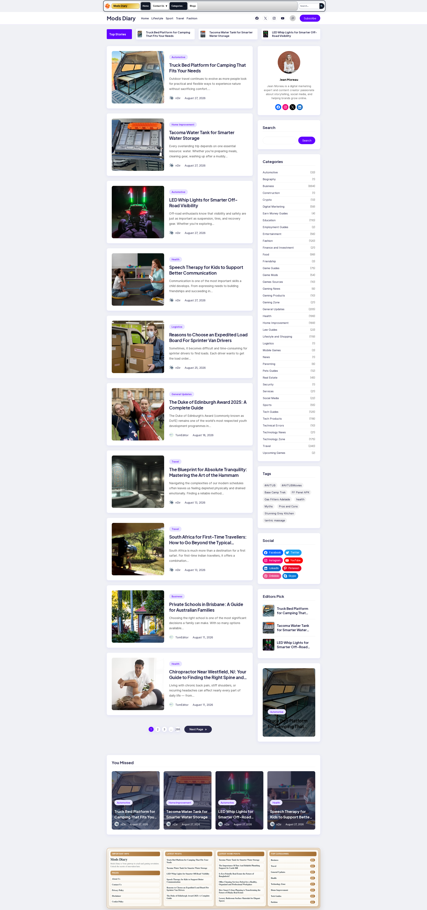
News (266, 357)
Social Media (271, 398)
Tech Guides (270, 411)
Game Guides (271, 268)
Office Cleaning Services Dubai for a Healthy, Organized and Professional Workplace (238, 883)
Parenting (269, 364)
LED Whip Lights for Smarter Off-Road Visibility (293, 646)
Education (269, 220)
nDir (178, 98)
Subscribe (310, 18)
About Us (116, 878)
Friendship (269, 261)
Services (268, 391)
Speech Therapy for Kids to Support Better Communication (206, 270)
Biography (269, 179)
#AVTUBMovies (292, 485)
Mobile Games (272, 350)
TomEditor (182, 435)
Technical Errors (273, 425)
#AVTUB (270, 485)
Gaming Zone (271, 302)
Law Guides (270, 329)
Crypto (267, 199)
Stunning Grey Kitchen (279, 513)
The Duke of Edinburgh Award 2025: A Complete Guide (188, 897)
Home (146, 6)
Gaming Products (274, 295)
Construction (271, 193)
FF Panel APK (300, 492)
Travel (175, 461)
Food (266, 254)
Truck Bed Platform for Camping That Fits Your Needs (168, 34)
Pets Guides (270, 370)
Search (306, 140)
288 (177, 729)
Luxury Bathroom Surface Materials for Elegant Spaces (239, 899)
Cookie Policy (117, 901)
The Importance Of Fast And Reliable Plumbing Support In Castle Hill (239, 866)
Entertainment (272, 234)
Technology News (274, 432)
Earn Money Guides (275, 213)
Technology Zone (274, 439)
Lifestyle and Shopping (277, 336)
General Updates (182, 394)
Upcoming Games (274, 452)
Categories (176, 6)
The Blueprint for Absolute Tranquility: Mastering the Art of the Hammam (208, 472)
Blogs (193, 6)
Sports (267, 405)
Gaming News (271, 288)
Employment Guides (275, 227)
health (300, 499)
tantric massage (275, 520)
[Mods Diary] (107, 6)
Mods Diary (120, 6)
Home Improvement (183, 124)
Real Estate (270, 377)
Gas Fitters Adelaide (277, 499)
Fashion (268, 240)
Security (268, 384)
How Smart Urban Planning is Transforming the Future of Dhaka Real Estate (239, 891)
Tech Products (272, 418)
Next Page (198, 729)
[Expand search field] (293, 18)
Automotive (178, 57)
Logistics (177, 326)
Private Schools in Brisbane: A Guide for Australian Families (206, 607)
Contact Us (158, 6)
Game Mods (270, 275)
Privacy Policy (118, 890)
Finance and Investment (278, 247)
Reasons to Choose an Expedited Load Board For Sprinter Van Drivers (208, 337)
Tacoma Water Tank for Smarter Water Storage (293, 629)
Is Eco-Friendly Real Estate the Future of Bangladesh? (236, 875)
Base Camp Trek (275, 492)
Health (175, 259)
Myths (269, 506)
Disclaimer (116, 895)
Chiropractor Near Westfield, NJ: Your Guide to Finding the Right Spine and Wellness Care (207, 677)
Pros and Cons (288, 506)
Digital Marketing (273, 206)
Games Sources (273, 281)
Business (177, 596)
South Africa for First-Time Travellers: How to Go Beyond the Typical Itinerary (208, 542)
